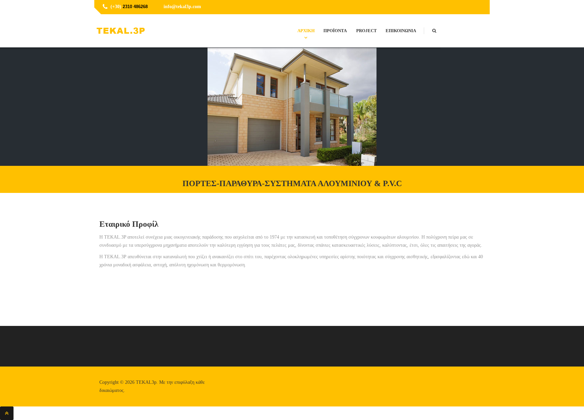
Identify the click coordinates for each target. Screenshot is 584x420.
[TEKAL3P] (120, 31)
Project (366, 30)
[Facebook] (478, 7)
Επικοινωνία (401, 30)
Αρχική (306, 30)
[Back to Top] (7, 413)
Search (439, 24)
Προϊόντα (335, 30)
